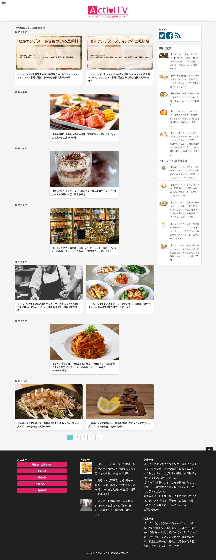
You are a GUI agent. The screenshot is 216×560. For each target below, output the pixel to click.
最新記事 (42, 471)
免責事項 (42, 490)
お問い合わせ (42, 484)
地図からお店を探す (42, 464)
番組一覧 (42, 477)
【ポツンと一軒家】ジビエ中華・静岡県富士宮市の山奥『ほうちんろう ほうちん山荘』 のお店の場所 (115, 469)
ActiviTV (100, 553)
